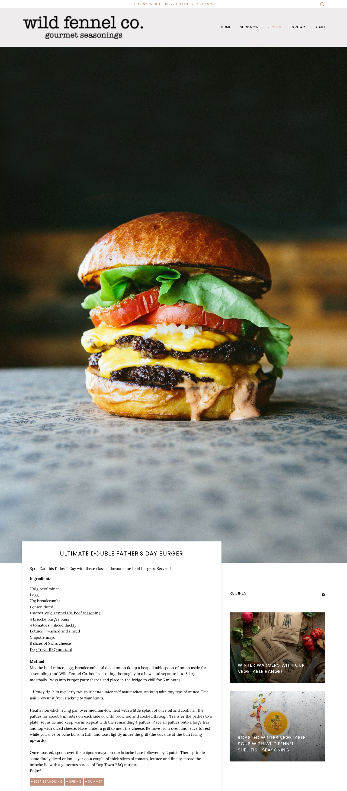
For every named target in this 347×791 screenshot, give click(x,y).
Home (226, 27)
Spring (75, 781)
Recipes (274, 27)
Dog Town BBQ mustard (51, 649)
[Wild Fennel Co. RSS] (323, 595)
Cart (320, 27)
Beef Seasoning (48, 781)
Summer (95, 781)
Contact (298, 27)
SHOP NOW (249, 27)
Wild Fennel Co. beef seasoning (72, 613)
